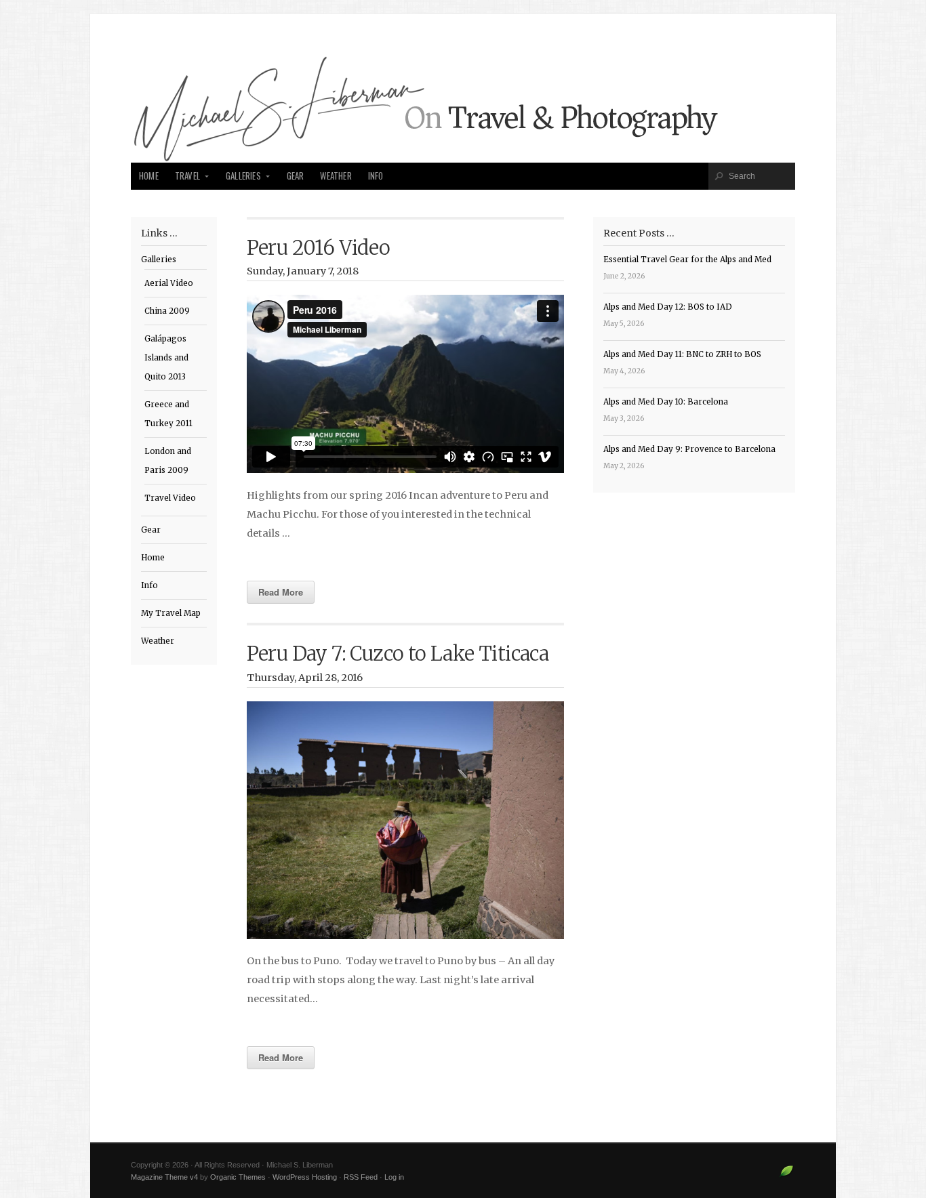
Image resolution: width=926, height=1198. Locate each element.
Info (376, 175)
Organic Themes (238, 1177)
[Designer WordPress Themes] (786, 1176)
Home (149, 175)
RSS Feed (361, 1177)
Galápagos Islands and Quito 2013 (166, 357)
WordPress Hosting (305, 1177)
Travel (187, 175)
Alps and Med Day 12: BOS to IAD (667, 307)
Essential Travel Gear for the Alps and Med (687, 259)
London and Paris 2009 (167, 461)
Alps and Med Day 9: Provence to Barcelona (689, 449)
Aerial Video (168, 283)
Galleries (243, 175)
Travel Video (170, 498)
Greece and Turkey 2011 (168, 414)
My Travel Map (171, 613)
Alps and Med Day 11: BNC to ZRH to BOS (682, 354)
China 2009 (167, 311)
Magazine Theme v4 (164, 1177)
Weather (335, 175)
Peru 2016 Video (318, 248)
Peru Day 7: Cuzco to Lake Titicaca (398, 654)
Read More (280, 591)
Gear (295, 175)
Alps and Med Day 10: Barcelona (665, 402)
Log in (394, 1177)
